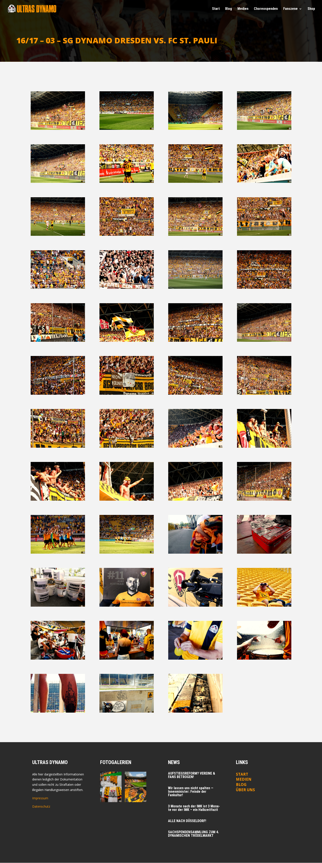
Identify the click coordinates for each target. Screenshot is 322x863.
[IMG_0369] (264, 499)
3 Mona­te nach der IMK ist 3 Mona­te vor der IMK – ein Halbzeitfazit (194, 808)
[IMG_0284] (195, 393)
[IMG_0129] (264, 182)
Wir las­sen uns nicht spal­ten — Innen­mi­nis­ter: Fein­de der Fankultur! (190, 791)
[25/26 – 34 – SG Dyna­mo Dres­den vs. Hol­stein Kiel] (135, 794)
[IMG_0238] (126, 340)
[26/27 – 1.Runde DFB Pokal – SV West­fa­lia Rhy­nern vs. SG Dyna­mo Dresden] (111, 779)
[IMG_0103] (195, 129)
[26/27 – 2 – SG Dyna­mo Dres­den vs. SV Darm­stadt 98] (135, 779)
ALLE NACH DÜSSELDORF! (187, 821)
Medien (243, 779)
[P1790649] (264, 552)
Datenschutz (41, 806)
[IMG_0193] (126, 287)
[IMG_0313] (126, 446)
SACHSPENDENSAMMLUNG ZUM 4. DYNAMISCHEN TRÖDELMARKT (193, 834)
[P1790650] (58, 605)
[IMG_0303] (58, 446)
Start (216, 9)
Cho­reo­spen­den (266, 9)
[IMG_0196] (195, 287)
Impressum (40, 798)
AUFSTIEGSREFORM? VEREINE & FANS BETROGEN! (191, 775)
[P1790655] (264, 605)
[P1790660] (126, 658)
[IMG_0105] (264, 129)
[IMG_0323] (264, 446)
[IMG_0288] (264, 393)
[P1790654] (195, 605)
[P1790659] (58, 658)
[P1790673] (195, 711)
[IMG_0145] (126, 234)
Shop (311, 9)
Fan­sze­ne (290, 9)
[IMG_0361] (195, 499)
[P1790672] (126, 711)
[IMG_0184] (264, 234)
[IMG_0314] (195, 446)
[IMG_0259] (58, 393)
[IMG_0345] (58, 499)
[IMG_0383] (126, 552)
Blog (228, 9)
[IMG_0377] (58, 552)
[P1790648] (195, 552)
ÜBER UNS (245, 789)
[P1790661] (195, 658)
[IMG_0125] (126, 182)
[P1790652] (126, 605)
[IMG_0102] (126, 129)
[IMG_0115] (58, 182)
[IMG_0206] (264, 287)
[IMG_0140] (58, 234)
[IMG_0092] (58, 129)
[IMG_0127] (195, 182)
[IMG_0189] (58, 287)
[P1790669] (58, 711)
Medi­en (242, 9)
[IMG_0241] (195, 340)
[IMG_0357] (126, 499)
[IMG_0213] (58, 340)
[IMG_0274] (126, 393)
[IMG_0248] (264, 340)
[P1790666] (264, 658)
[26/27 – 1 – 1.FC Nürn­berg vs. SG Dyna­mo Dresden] (111, 794)
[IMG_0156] (195, 234)
